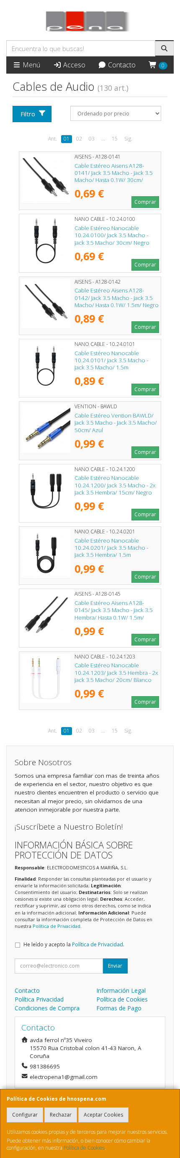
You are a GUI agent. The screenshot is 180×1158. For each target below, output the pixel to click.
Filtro (28, 114)
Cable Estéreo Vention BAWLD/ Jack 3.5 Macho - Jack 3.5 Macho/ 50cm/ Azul (116, 423)
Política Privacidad (39, 999)
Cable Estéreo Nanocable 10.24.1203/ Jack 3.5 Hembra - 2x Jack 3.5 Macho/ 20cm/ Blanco (116, 672)
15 (115, 138)
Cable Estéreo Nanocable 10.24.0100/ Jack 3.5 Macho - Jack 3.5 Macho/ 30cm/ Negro (112, 235)
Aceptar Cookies (103, 1114)
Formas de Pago (118, 1008)
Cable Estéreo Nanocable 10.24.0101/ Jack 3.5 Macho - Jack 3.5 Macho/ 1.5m (111, 360)
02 (79, 138)
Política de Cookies (84, 1147)
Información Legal (121, 990)
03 (92, 138)
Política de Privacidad (56, 926)
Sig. (128, 138)
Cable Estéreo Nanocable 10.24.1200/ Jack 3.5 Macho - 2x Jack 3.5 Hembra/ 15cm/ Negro (115, 485)
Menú (30, 64)
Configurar (25, 1114)
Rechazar (61, 1114)
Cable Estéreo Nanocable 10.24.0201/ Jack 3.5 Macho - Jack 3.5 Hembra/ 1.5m (111, 548)
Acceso (73, 64)
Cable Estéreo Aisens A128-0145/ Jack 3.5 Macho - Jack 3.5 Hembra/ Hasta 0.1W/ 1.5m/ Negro (114, 613)
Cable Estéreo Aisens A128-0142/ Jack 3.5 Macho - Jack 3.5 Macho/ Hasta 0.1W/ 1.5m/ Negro (117, 298)
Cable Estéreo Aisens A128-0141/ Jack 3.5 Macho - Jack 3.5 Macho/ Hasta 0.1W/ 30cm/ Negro (114, 176)
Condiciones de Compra (47, 1008)
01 (66, 138)
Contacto (121, 64)
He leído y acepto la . (73, 944)
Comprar (145, 201)
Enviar (115, 965)
